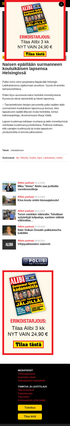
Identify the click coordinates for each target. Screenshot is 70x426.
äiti (17, 157)
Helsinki (24, 157)
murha (59, 157)
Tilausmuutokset (26, 390)
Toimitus (30, 407)
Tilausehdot (23, 397)
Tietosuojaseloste (26, 374)
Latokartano (49, 157)
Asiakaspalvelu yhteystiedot (32, 400)
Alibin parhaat (26, 182)
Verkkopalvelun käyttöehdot (31, 380)
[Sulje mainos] (61, 4)
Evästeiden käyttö (27, 377)
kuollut (33, 157)
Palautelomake (25, 393)
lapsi (39, 157)
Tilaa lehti (30, 416)
